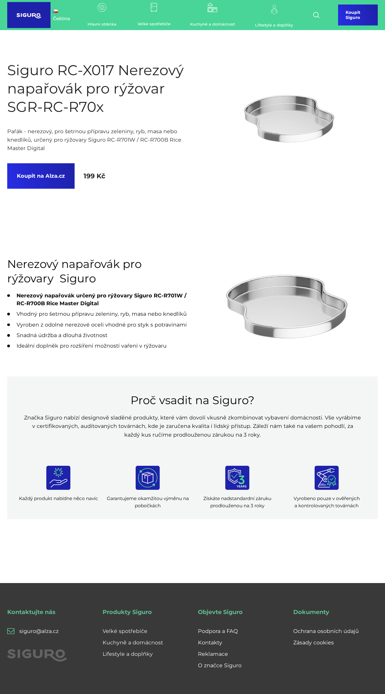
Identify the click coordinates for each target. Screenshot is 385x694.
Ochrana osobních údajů (326, 631)
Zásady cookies (313, 642)
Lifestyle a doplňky (128, 654)
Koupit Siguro (353, 15)
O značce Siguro (220, 665)
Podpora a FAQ (218, 631)
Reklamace (213, 654)
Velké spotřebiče (125, 631)
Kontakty (210, 642)
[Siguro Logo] (29, 15)
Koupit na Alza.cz (41, 176)
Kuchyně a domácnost (133, 642)
